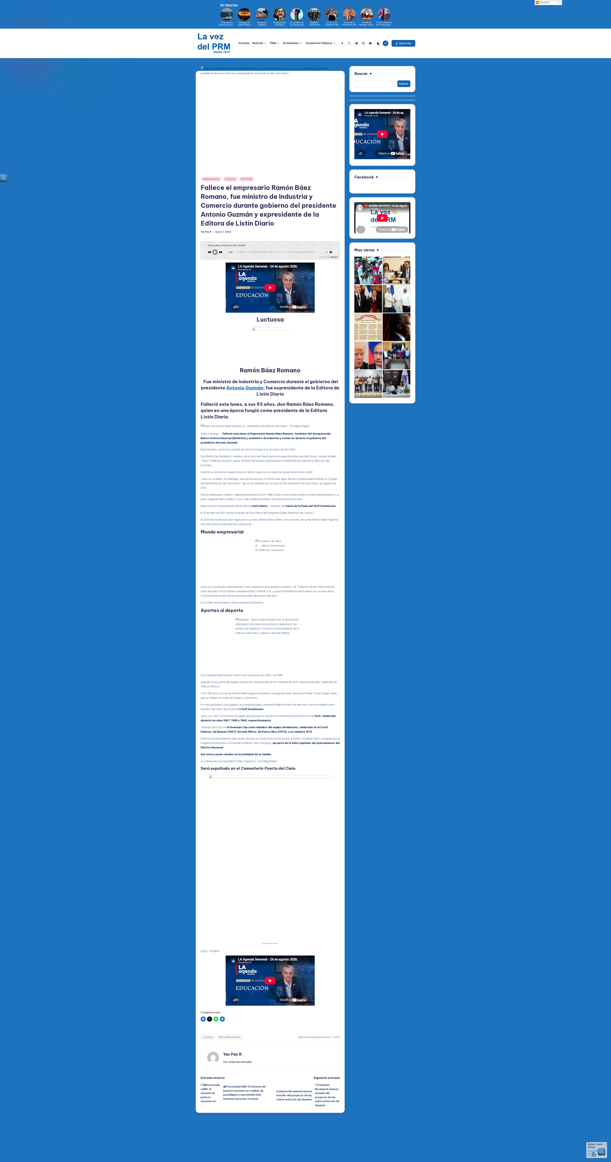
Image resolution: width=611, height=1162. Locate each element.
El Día (204, 950)
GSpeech (334, 257)
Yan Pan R (232, 1054)
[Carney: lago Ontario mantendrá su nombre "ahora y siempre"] (396, 327)
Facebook (364, 176)
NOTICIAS (246, 179)
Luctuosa (230, 179)
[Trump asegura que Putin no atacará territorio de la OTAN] (368, 355)
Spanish (544, 2)
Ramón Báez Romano (229, 1037)
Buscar (361, 73)
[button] (403, 43)
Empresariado (211, 179)
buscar (403, 83)
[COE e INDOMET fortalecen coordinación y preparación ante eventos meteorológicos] (396, 355)
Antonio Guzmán (244, 388)
